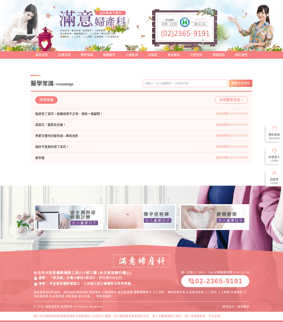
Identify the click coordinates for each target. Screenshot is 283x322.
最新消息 (42, 54)
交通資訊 (196, 54)
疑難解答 (109, 54)
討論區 (152, 54)
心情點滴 (132, 54)
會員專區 (173, 54)
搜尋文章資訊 (240, 83)
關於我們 (241, 54)
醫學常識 (87, 54)
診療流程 (64, 54)
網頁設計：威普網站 (236, 306)
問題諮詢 (219, 54)
